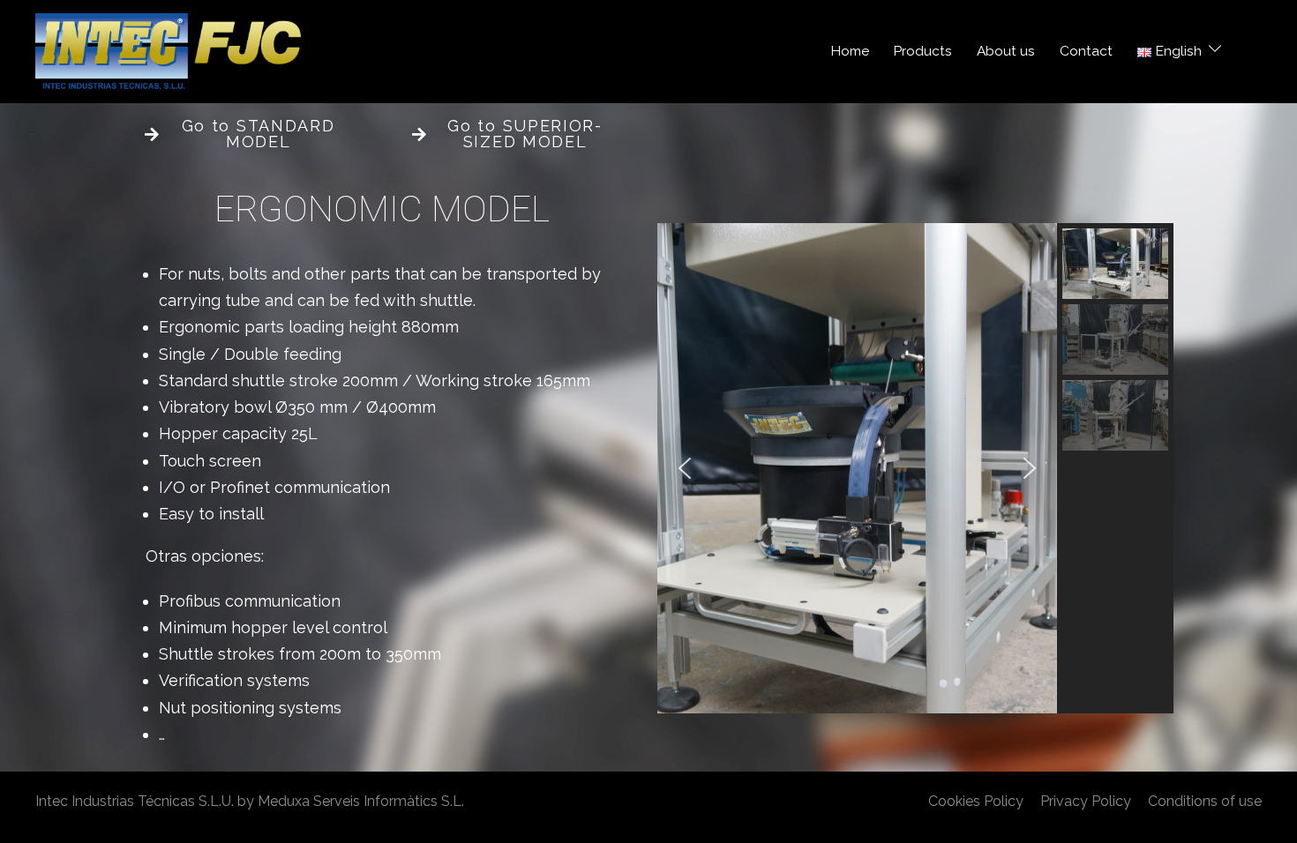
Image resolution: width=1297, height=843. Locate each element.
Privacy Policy (1085, 801)
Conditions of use (1205, 801)
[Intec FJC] (168, 50)
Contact (1086, 50)
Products (923, 50)
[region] (915, 468)
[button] (685, 468)
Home (850, 50)
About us (1006, 50)
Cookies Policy (975, 801)
